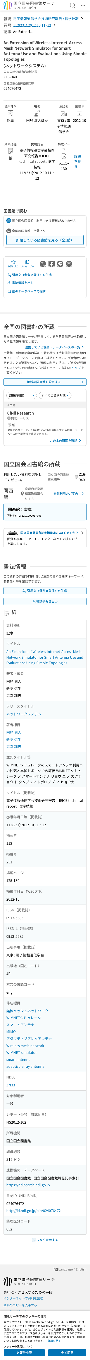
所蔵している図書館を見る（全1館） (45, 240)
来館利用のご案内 (66, 493)
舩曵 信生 (13, 739)
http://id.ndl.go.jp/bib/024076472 (33, 1210)
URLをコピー (27, 266)
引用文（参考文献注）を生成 (32, 274)
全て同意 (67, 1352)
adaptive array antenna (25, 1066)
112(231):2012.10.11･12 (32, 25)
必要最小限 (24, 1352)
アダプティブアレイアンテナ (29, 1038)
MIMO (11, 1031)
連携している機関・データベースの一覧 (52, 347)
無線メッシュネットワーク (27, 1010)
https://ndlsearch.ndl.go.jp (28, 1184)
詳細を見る (77, 161)
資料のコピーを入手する (20, 1305)
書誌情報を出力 (22, 282)
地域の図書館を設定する (44, 382)
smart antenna (18, 1059)
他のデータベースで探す (29, 291)
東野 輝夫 (13, 746)
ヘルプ (76, 368)
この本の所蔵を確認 (63, 440)
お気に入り (13, 266)
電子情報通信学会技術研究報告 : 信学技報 (46, 18)
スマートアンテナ (20, 1024)
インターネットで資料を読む (23, 1298)
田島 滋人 (13, 732)
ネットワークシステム (23, 714)
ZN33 (10, 1085)
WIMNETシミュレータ (23, 1017)
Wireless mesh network (25, 1045)
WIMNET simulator (21, 1052)
